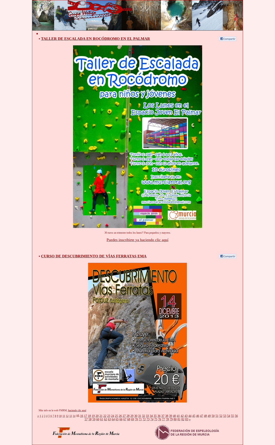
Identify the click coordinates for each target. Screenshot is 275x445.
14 (74, 415)
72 (144, 419)
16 (81, 415)
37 (162, 415)
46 (197, 415)
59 (93, 419)
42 (182, 415)
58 (90, 419)
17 (85, 415)
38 (166, 415)
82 (182, 419)
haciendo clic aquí (77, 410)
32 (143, 415)
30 (135, 415)
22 (104, 415)
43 (186, 415)
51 (216, 415)
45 (193, 415)
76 (159, 419)
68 (128, 419)
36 (158, 415)
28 (128, 415)
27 (124, 415)
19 (93, 415)
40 (174, 415)
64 (113, 419)
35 (155, 415)
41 (178, 415)
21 (100, 415)
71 (140, 419)
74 (151, 419)
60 (97, 419)
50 (213, 415)
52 (220, 415)
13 (70, 415)
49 (209, 415)
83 (186, 419)
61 (101, 419)
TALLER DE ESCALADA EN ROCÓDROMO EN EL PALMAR (95, 39)
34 (151, 415)
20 (97, 415)
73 (148, 419)
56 (236, 415)
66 (120, 419)
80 (175, 419)
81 (178, 419)
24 (112, 415)
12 (67, 415)
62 (105, 419)
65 (117, 419)
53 (224, 415)
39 (170, 415)
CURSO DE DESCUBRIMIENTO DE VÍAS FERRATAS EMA (94, 256)
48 (205, 415)
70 (136, 419)
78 (167, 419)
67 (124, 419)
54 (228, 415)
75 (155, 419)
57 (86, 419)
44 (189, 415)
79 (171, 419)
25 (116, 415)
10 (60, 415)
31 (139, 415)
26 (120, 415)
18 (89, 415)
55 (232, 415)
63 (109, 419)
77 (163, 419)
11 (64, 415)
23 (108, 415)
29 (131, 415)
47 (201, 415)
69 (132, 419)
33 (147, 415)
